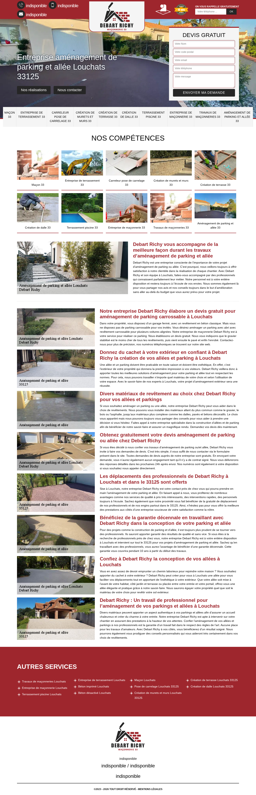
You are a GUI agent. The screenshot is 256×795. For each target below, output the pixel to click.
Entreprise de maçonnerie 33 (180, 114)
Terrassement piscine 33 (153, 114)
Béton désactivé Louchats (94, 692)
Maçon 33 (9, 114)
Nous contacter (70, 90)
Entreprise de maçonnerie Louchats (44, 687)
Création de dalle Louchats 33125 (212, 686)
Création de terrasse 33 (108, 114)
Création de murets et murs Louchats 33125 (158, 695)
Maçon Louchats (144, 680)
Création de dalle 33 (129, 114)
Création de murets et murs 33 (85, 117)
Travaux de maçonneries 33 (208, 114)
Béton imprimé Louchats (93, 686)
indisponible (36, 5)
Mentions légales (150, 789)
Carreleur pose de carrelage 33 (60, 117)
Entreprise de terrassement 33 (31, 114)
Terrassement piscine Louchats (41, 694)
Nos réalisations (34, 90)
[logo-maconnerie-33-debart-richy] (117, 16)
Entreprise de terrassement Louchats (101, 680)
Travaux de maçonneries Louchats (44, 681)
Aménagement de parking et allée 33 (237, 117)
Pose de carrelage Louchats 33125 (156, 686)
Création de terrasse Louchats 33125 (214, 680)
